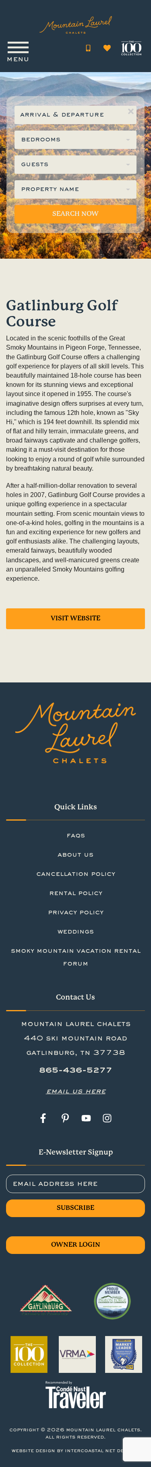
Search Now (75, 214)
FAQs (75, 836)
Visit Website (75, 619)
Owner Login (75, 1245)
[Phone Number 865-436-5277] (88, 48)
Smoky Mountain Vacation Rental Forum (76, 957)
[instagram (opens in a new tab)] (107, 1118)
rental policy (75, 893)
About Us (75, 855)
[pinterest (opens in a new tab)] (65, 1118)
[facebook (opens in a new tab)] (44, 1118)
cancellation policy (75, 874)
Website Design (33, 1451)
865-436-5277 (75, 1070)
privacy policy (75, 913)
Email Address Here (54, 1183)
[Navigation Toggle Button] (18, 48)
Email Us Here (75, 1091)
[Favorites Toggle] (107, 48)
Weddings (76, 932)
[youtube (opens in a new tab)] (86, 1118)
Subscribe (75, 1208)
